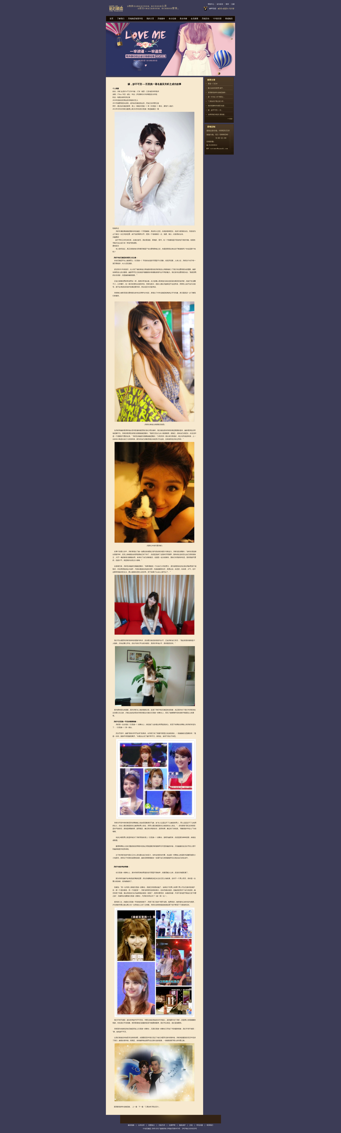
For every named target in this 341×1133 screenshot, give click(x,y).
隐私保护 (182, 1125)
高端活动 (205, 19)
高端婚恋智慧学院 (135, 19)
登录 (227, 4)
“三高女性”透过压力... (152, 1107)
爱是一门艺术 (213, 84)
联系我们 (210, 1125)
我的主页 (150, 19)
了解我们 (120, 19)
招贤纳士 (151, 1125)
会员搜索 (194, 19)
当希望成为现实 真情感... (217, 114)
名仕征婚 (172, 19)
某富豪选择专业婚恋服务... (217, 92)
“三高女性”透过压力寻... (216, 101)
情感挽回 (229, 19)
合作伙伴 (141, 1125)
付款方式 (162, 1125)
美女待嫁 (183, 19)
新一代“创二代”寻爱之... (216, 97)
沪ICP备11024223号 (189, 1129)
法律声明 (172, 1125)
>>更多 (230, 119)
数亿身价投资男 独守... (216, 88)
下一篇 (141, 1107)
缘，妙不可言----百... (215, 110)
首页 (111, 19)
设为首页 (220, 4)
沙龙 (191, 1125)
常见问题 (199, 1125)
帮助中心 (211, 4)
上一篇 (134, 1107)
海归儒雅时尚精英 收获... (217, 106)
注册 (233, 4)
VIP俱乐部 (217, 19)
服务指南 (131, 1125)
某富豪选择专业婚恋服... (122, 1107)
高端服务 (161, 19)
